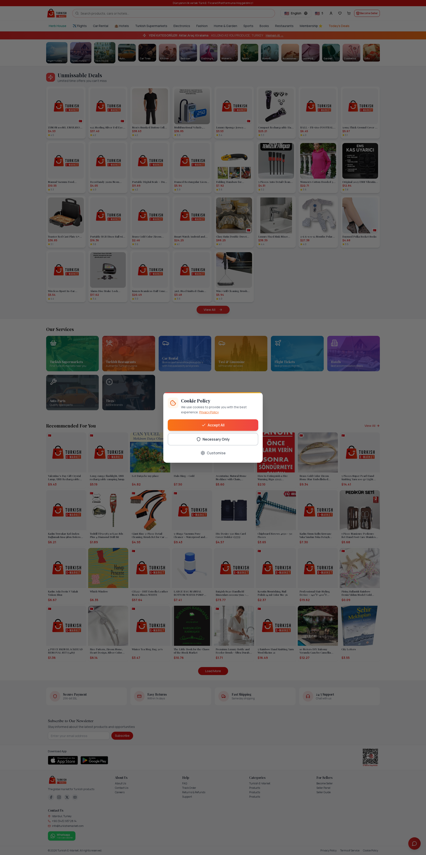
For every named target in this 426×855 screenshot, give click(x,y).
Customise (216, 453)
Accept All (216, 425)
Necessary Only (216, 439)
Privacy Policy (209, 412)
